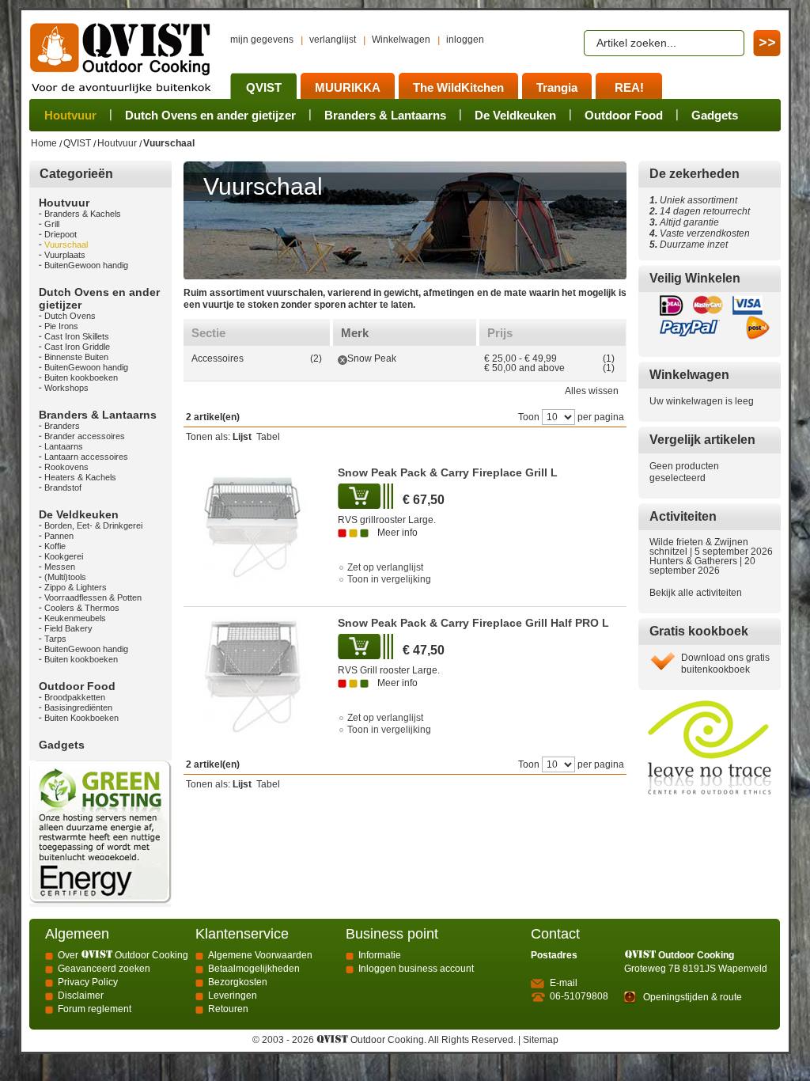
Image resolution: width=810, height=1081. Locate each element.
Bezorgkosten (237, 982)
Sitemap (540, 1039)
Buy (360, 496)
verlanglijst (332, 39)
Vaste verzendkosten (702, 233)
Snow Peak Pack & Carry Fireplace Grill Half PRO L (473, 622)
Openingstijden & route (692, 997)
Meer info (397, 532)
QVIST (77, 143)
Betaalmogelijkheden (254, 968)
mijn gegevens (261, 39)
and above (524, 368)
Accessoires (217, 358)
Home (44, 143)
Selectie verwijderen (342, 360)
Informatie (379, 955)
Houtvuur (117, 143)
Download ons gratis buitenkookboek (725, 663)
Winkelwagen (401, 39)
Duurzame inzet (691, 244)
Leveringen (232, 995)
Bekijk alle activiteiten (695, 592)
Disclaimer (81, 995)
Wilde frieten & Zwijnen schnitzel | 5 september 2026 (711, 547)
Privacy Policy (88, 982)
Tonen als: (208, 436)
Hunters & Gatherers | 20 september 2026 (702, 566)
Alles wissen (592, 390)
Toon (528, 417)
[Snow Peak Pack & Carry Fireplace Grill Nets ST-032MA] (252, 527)
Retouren (228, 1009)
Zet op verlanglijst (385, 567)
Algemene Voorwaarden (260, 955)
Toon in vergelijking (389, 579)
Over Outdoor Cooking (123, 955)
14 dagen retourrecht (699, 211)
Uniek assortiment (693, 200)
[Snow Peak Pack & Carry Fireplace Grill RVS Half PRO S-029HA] (252, 677)
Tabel (268, 436)
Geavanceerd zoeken (104, 968)
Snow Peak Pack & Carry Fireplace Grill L (448, 472)
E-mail (563, 982)
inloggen (465, 39)
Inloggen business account (416, 968)
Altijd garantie (684, 222)
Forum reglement (94, 1009)
